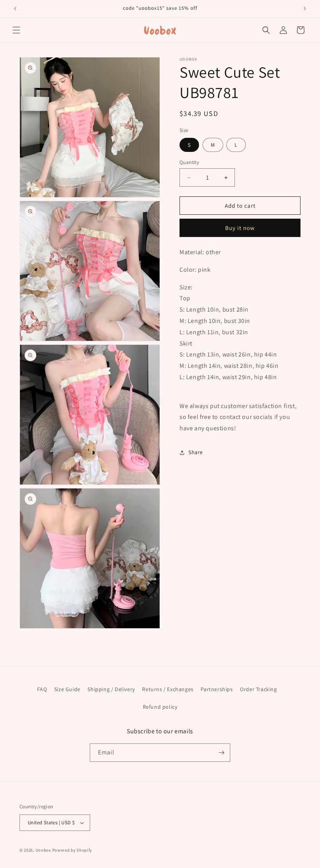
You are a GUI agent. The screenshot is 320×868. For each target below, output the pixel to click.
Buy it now (240, 228)
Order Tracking (258, 689)
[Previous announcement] (15, 8)
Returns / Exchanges (167, 689)
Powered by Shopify (72, 850)
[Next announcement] (304, 8)
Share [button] (195, 452)
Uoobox (43, 850)
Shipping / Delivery (111, 689)
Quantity (189, 162)
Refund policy (160, 706)
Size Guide (67, 689)
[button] (16, 30)
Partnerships (217, 689)
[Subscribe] (221, 752)
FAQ (42, 689)
